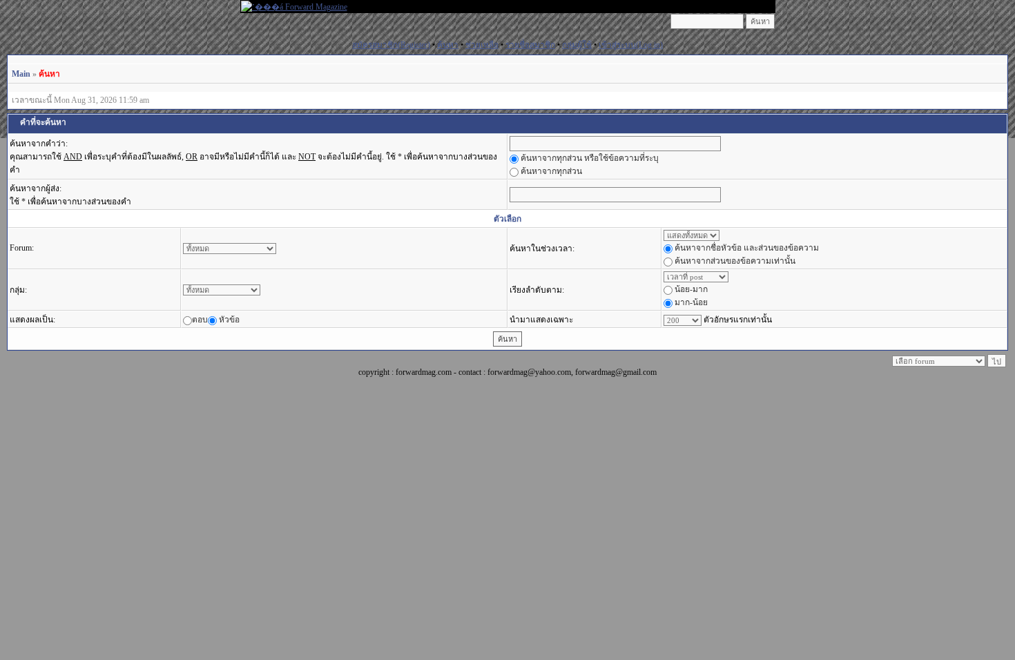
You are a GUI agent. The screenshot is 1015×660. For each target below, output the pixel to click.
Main (21, 74)
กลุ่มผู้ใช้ (577, 45)
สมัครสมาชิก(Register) (391, 45)
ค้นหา (447, 45)
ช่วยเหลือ (482, 45)
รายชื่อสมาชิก (530, 45)
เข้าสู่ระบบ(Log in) (631, 45)
